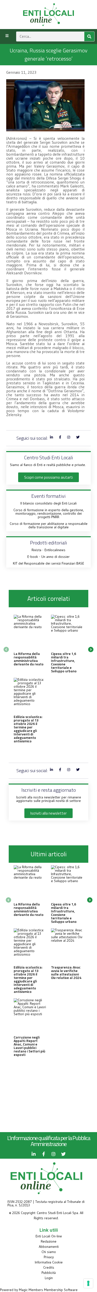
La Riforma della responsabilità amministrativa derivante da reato (29, 659)
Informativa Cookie (49, 1262)
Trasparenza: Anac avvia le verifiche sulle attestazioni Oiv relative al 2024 (66, 972)
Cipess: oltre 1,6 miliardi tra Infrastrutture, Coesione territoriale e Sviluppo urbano (64, 662)
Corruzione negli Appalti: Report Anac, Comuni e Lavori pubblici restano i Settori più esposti (29, 1046)
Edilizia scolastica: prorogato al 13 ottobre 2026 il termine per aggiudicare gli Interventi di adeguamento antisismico (28, 729)
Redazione (48, 1241)
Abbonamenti (49, 1246)
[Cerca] (89, 36)
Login (49, 1278)
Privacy (49, 1257)
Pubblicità (49, 1272)
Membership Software (61, 1290)
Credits (48, 1267)
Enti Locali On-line (49, 1236)
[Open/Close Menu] (6, 36)
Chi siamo (49, 1252)
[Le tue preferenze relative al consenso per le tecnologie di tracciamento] (88, 1283)
